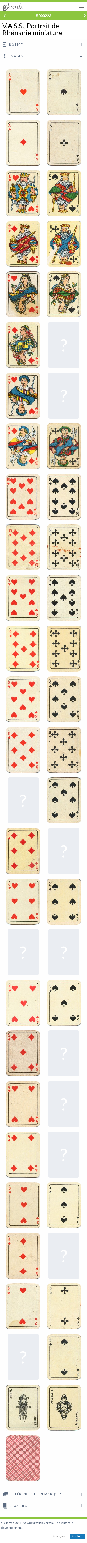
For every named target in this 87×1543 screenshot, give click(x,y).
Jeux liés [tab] (18, 1506)
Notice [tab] (15, 44)
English (77, 1536)
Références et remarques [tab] (36, 1494)
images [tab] (15, 56)
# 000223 (43, 15)
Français (59, 1536)
